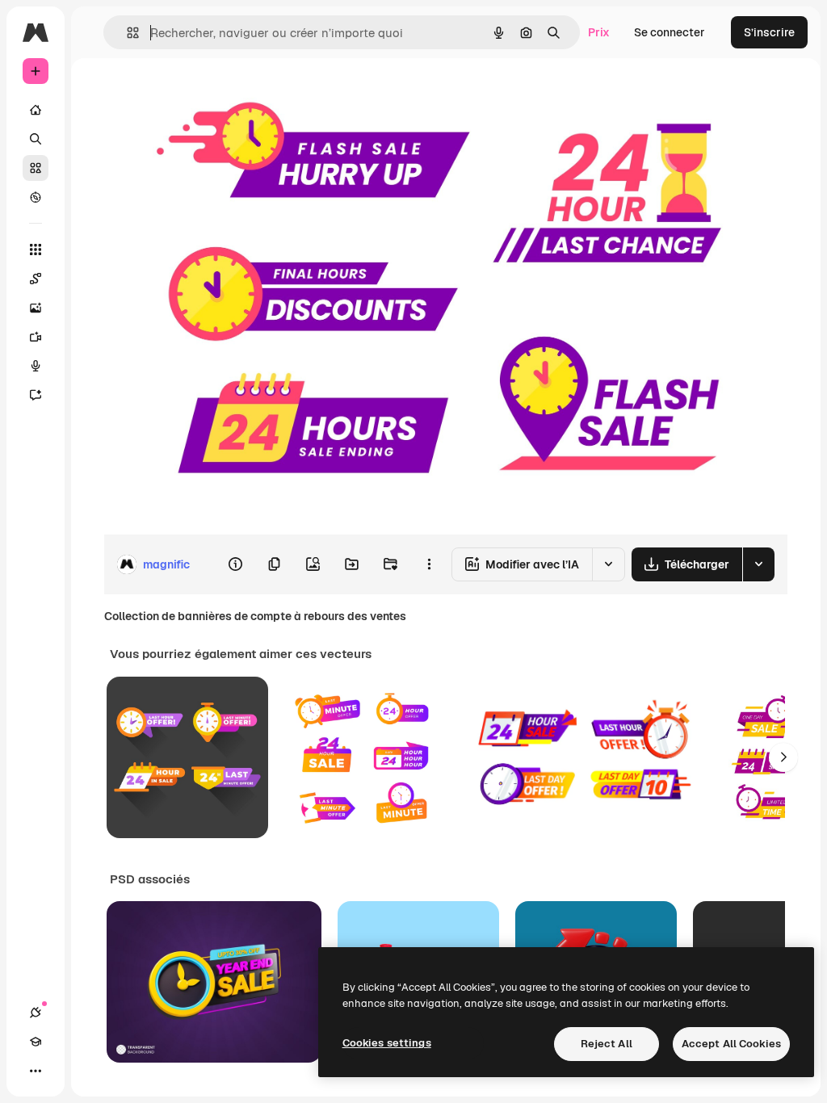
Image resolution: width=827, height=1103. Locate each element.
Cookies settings (386, 1043)
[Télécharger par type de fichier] (758, 564)
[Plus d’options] (429, 564)
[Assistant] (35, 395)
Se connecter (669, 32)
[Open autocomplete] (126, 33)
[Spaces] (35, 278)
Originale (210, 95)
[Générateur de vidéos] (35, 337)
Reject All (606, 1044)
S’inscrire (769, 32)
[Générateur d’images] (35, 308)
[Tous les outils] (35, 249)
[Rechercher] (35, 139)
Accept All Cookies (731, 1044)
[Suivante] (783, 757)
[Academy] (35, 1042)
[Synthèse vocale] (35, 366)
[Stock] (35, 168)
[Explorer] (35, 197)
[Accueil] (35, 110)
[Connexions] (35, 1012)
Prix (599, 32)
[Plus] (35, 1071)
